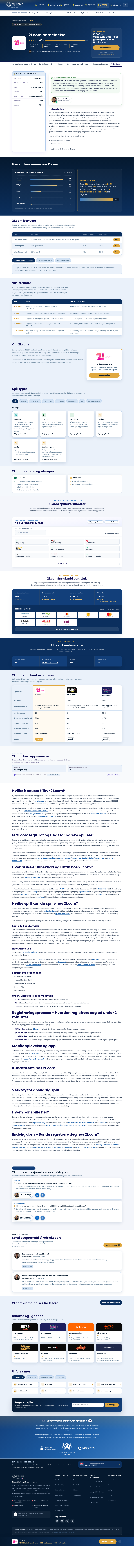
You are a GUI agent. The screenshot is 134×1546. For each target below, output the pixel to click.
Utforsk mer (115, 64)
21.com (110, 774)
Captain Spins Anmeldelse (93, 858)
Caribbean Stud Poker (86, 965)
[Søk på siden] (125, 5)
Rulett (41, 959)
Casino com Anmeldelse (86, 1147)
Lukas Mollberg (45, 51)
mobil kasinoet (35, 1053)
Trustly (34, 892)
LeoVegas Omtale (35, 13)
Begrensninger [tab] (63, 260)
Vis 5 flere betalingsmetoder (67, 629)
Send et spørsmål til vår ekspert (51, 64)
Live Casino (72, 401)
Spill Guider (59, 1510)
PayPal (100, 894)
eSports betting (18, 1125)
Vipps (109, 1485)
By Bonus (19, 1377)
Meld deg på (112, 1405)
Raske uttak (112, 1480)
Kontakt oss (77, 1495)
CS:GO (71, 1125)
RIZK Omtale (100, 13)
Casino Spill (59, 1495)
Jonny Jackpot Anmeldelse (69, 858)
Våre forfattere (78, 1485)
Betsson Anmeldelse (31, 1147)
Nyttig (28, 1266)
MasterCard (102, 889)
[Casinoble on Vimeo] (67, 1521)
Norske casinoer (60, 1480)
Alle (15, 401)
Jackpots (60, 401)
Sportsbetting (59, 1485)
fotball (71, 1122)
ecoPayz (40, 897)
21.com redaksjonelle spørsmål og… (22, 64)
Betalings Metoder (61, 1500)
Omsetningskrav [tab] (45, 260)
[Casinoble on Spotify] (72, 1521)
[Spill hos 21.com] (104, 356)
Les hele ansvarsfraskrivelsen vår (64, 1532)
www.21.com (38, 78)
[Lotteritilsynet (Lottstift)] (48, 1448)
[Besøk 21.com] (40, 690)
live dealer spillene (29, 952)
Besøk (39, 739)
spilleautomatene (62, 914)
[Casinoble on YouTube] (62, 1521)
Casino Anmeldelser (62, 1505)
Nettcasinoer (21, 20)
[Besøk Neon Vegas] (107, 690)
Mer (82, 401)
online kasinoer (50, 911)
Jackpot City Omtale (67, 13)
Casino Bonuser (60, 1490)
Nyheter (75, 1490)
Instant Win (48, 401)
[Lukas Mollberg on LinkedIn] (37, 1195)
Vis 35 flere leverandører (67, 564)
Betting (23, 401)
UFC (93, 1122)
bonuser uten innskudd (46, 816)
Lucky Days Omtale (86, 13)
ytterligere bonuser (36, 813)
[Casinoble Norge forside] (14, 4)
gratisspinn (39, 801)
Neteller (24, 894)
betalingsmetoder (32, 877)
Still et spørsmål (113, 1245)
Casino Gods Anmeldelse (46, 858)
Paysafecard (83, 892)
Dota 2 (49, 1125)
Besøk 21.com (107, 1541)
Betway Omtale (51, 13)
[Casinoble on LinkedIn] (57, 1521)
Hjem (14, 20)
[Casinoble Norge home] (18, 1476)
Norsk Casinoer (114, 13)
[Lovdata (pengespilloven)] (86, 1448)
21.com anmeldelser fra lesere (78, 64)
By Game (33, 1377)
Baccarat (62, 962)
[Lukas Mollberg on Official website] (42, 1195)
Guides (61, 1377)
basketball (79, 1122)
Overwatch (82, 1125)
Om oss (75, 1480)
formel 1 (87, 1122)
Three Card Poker (33, 965)
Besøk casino (105, 48)
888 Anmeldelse (65, 1147)
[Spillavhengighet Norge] (67, 1448)
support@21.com (50, 662)
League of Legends (60, 1125)
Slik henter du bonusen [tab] (23, 260)
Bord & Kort (35, 401)
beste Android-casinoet (34, 1059)
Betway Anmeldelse (104, 1145)
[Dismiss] (119, 1541)
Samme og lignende (100, 64)
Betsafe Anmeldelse (49, 1147)
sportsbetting (39, 1122)
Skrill (62, 894)
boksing (102, 1122)
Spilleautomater (94, 401)
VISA (62, 889)
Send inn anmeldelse (111, 1302)
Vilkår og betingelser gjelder (106, 54)
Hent (116, 239)
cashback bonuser (99, 813)
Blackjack (96, 959)
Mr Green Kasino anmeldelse (36, 811)
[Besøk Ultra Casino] (72, 690)
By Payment (47, 1377)
